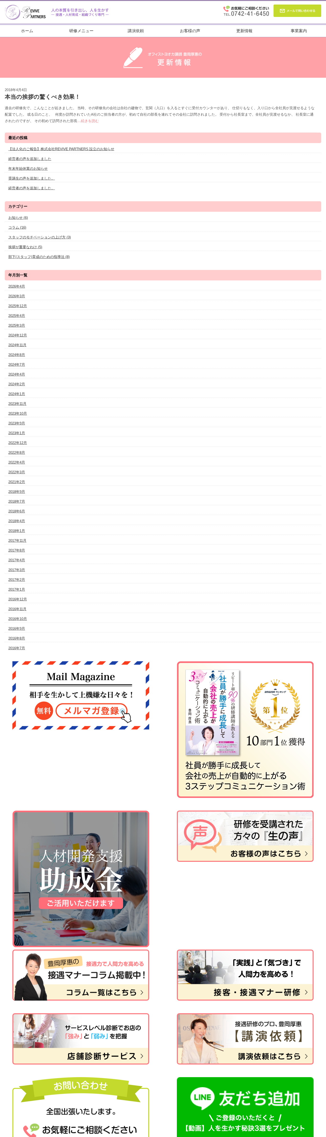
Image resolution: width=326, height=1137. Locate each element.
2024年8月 (16, 355)
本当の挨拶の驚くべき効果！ (42, 97)
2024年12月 (17, 335)
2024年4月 (16, 374)
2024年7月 (16, 364)
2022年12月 (17, 443)
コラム (17, 227)
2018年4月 (16, 521)
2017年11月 (17, 540)
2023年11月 (17, 404)
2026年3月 (16, 296)
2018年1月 (16, 531)
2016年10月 (17, 619)
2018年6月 (16, 511)
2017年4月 (16, 560)
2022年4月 (16, 462)
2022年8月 (16, 452)
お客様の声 (190, 31)
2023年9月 (16, 423)
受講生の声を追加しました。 (31, 178)
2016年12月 (17, 599)
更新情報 (244, 31)
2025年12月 (17, 306)
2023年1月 (16, 433)
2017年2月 (16, 580)
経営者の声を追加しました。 (31, 188)
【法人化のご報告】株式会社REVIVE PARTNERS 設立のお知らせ (61, 149)
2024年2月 (16, 384)
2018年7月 (16, 501)
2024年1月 (16, 394)
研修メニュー (81, 31)
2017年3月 (16, 570)
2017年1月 (16, 589)
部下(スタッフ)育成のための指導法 (39, 257)
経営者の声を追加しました (29, 159)
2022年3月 (16, 472)
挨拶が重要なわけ (25, 247)
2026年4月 (16, 286)
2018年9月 (16, 492)
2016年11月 (17, 609)
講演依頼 (136, 31)
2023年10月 (17, 413)
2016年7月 (16, 648)
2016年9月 (16, 628)
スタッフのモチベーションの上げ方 (39, 237)
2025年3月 (16, 325)
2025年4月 (16, 316)
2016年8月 (16, 638)
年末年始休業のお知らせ (28, 168)
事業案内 (299, 31)
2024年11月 (17, 345)
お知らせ (18, 218)
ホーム (27, 31)
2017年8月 (16, 550)
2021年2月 (16, 482)
